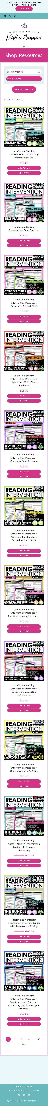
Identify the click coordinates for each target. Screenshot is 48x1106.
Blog (18, 1087)
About (29, 1087)
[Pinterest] (29, 1095)
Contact (36, 1091)
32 (39, 1039)
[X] (10, 16)
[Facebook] (5, 16)
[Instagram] (15, 16)
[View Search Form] (43, 15)
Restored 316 (34, 1100)
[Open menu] (24, 46)
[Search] (38, 71)
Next (24, 1044)
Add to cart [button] (24, 168)
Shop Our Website (17, 1091)
